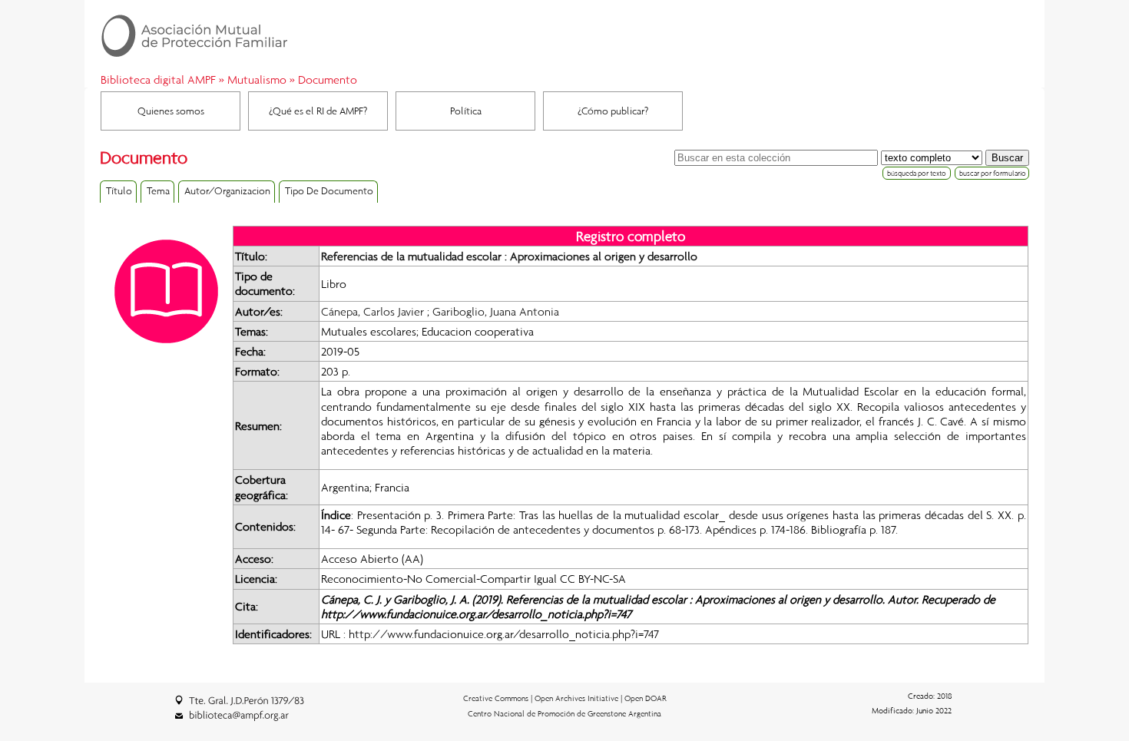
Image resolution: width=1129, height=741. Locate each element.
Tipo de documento (329, 190)
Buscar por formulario (992, 173)
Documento (327, 79)
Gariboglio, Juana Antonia (495, 311)
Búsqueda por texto (916, 173)
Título (119, 190)
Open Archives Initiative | (579, 698)
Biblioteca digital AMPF (158, 79)
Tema (158, 190)
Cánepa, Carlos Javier (372, 311)
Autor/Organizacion (227, 190)
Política (466, 110)
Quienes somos (170, 110)
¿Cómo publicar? (613, 110)
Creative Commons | (499, 698)
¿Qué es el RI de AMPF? (318, 110)
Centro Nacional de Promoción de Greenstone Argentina (564, 713)
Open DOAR (645, 698)
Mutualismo (256, 79)
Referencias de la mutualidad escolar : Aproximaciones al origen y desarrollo (509, 256)
